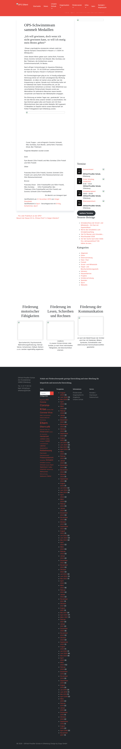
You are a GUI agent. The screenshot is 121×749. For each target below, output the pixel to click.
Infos (86, 5)
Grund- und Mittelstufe (89, 264)
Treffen (50, 467)
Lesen (47, 441)
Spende (48, 465)
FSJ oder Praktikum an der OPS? (29, 216)
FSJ (49, 429)
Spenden (84, 280)
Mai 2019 (63, 694)
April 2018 (63, 730)
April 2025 (64, 449)
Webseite (84, 285)
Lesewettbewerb (44, 443)
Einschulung (43, 420)
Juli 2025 (63, 442)
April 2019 (63, 696)
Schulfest (42, 462)
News (46, 6)
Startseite (37, 6)
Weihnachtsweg (44, 474)
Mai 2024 (63, 492)
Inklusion (84, 271)
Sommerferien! (88, 169)
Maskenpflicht (44, 448)
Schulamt (49, 460)
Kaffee (47, 439)
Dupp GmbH (62, 743)
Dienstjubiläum (46, 415)
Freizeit (83, 262)
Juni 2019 (63, 692)
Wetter (49, 476)
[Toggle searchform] (111, 6)
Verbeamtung (50, 469)
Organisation (64, 5)
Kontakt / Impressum (102, 6)
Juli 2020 (63, 651)
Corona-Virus (46, 412)
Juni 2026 (63, 397)
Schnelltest (42, 460)
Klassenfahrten (86, 273)
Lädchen (43, 446)
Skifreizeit (42, 465)
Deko (41, 415)
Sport (38, 204)
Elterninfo (42, 429)
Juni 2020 (63, 653)
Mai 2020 (63, 656)
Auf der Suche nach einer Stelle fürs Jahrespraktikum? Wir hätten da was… (92, 241)
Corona (43, 402)
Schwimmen (28, 206)
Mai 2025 (63, 447)
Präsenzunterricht (46, 457)
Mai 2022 (63, 579)
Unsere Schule (54, 5)
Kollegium (42, 441)
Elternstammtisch (89, 201)
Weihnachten (44, 471)
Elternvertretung (87, 258)
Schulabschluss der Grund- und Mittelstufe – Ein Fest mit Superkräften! (92, 225)
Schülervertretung (87, 278)
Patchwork (43, 453)
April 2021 (63, 615)
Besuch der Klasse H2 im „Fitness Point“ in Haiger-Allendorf (38, 218)
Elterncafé (45, 426)
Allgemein (84, 253)
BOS (47, 399)
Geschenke (44, 434)
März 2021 (64, 617)
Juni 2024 (63, 490)
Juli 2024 (63, 488)
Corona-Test (50, 409)
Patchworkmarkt (44, 455)
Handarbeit (44, 436)
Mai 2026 (63, 399)
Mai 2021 (63, 613)
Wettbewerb (43, 476)
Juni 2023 (63, 538)
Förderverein (77, 5)
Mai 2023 (63, 540)
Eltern (83, 255)
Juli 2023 (63, 535)
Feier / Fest (85, 260)
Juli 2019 (63, 690)
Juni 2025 (63, 445)
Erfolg (58, 204)
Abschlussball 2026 (88, 236)
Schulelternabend (89, 191)
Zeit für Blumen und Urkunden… (92, 234)
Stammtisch (44, 467)
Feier (46, 429)
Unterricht (43, 469)
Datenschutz (93, 397)
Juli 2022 (63, 574)
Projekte (84, 276)
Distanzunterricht (44, 417)
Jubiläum (42, 439)
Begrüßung (42, 399)
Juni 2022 (63, 576)
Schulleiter (48, 462)
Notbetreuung (46, 450)
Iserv (93, 6)
